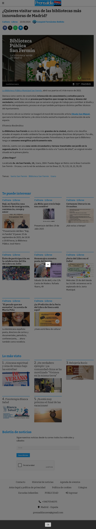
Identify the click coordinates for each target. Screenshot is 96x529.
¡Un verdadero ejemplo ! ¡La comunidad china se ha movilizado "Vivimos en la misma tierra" (48, 369)
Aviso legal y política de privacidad (27, 487)
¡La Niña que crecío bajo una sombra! (47, 205)
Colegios (82, 487)
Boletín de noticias (16, 432)
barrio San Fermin (19, 176)
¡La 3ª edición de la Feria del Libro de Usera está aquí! (47, 307)
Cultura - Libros (10, 21)
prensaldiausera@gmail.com (48, 512)
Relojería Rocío (78, 363)
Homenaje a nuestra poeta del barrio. (45, 259)
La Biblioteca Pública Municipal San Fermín (22, 90)
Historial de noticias (42, 482)
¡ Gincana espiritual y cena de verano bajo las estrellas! (15, 366)
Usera (53, 176)
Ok (48, 524)
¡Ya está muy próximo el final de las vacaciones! (47, 402)
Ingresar (73, 493)
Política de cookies (61, 487)
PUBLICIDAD (51, 493)
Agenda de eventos (70, 482)
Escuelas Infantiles (28, 493)
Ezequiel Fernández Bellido (50, 21)
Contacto (20, 482)
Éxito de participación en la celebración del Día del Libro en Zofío (16, 261)
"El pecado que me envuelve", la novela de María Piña (14, 307)
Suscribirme (23, 455)
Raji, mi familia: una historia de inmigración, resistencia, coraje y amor (16, 208)
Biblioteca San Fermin (39, 176)
